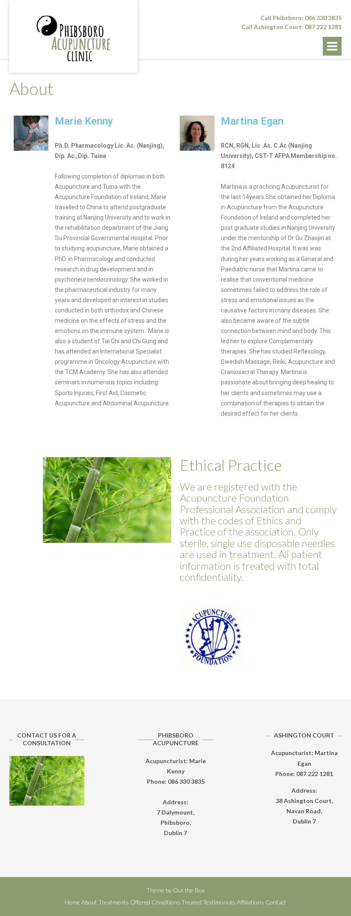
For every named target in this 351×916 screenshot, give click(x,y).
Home (72, 902)
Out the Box (189, 890)
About (89, 902)
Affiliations (250, 902)
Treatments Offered (124, 902)
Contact (275, 902)
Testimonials (219, 902)
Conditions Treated (177, 902)
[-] (73, 39)
